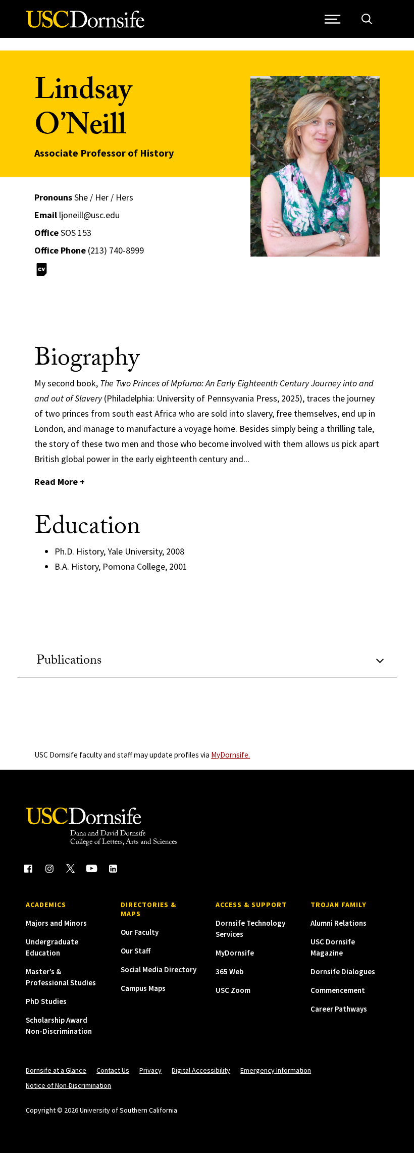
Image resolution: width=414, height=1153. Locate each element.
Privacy (150, 1070)
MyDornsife (235, 953)
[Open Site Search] (367, 19)
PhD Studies (46, 1001)
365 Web (229, 971)
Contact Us (112, 1070)
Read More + (59, 481)
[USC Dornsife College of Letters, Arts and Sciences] (85, 25)
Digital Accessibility (201, 1070)
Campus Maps (143, 988)
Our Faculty (140, 932)
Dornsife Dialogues (342, 971)
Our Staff (135, 951)
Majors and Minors (56, 923)
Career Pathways (338, 1009)
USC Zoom (233, 990)
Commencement (337, 990)
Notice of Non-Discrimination (68, 1085)
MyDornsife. (230, 755)
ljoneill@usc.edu (89, 215)
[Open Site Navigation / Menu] (333, 19)
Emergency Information (275, 1070)
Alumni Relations (338, 923)
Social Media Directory (158, 969)
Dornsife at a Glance (56, 1070)
